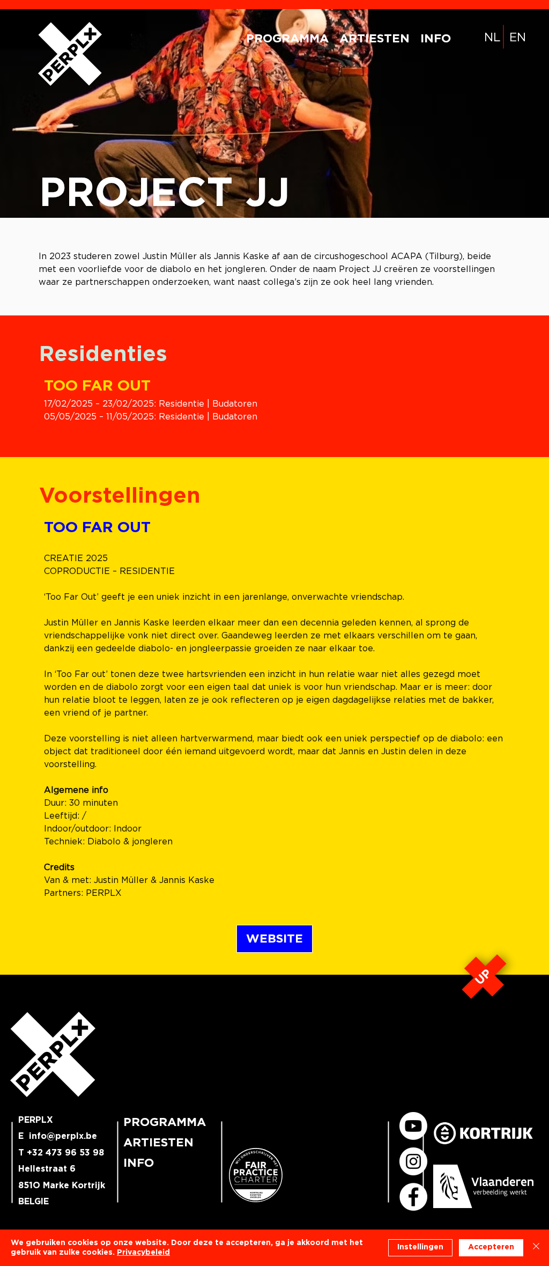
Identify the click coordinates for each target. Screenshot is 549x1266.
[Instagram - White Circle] (413, 1161)
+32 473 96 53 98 (65, 1153)
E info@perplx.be (57, 1136)
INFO (138, 1163)
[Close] (536, 1247)
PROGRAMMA (163, 1122)
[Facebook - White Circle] (413, 1197)
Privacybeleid (143, 1252)
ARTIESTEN (158, 1143)
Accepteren (491, 1247)
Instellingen (420, 1247)
